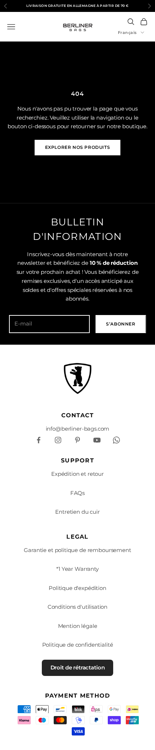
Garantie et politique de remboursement (77, 550)
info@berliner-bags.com (78, 428)
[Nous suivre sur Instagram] (58, 440)
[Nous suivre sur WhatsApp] (116, 440)
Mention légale (77, 625)
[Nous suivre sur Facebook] (39, 440)
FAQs (77, 493)
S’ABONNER (120, 324)
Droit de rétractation (77, 667)
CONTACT (77, 415)
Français (127, 32)
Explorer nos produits (77, 147)
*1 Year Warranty (77, 568)
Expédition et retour (77, 473)
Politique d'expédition (77, 588)
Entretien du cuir (77, 511)
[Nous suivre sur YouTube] (97, 440)
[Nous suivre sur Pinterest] (77, 440)
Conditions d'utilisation (77, 606)
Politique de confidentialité (77, 644)
